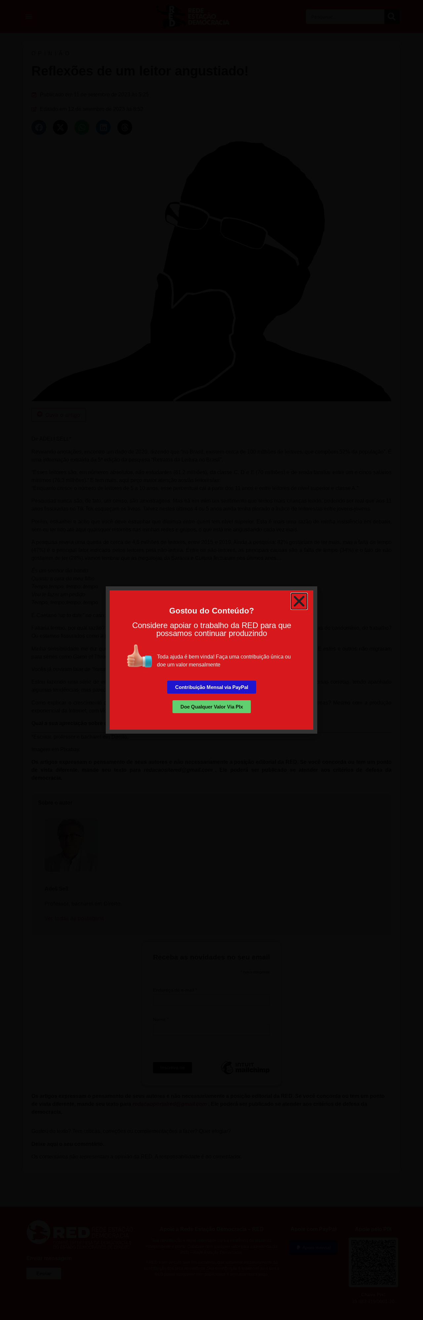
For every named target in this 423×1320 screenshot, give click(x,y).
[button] (299, 601)
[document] (211, 660)
